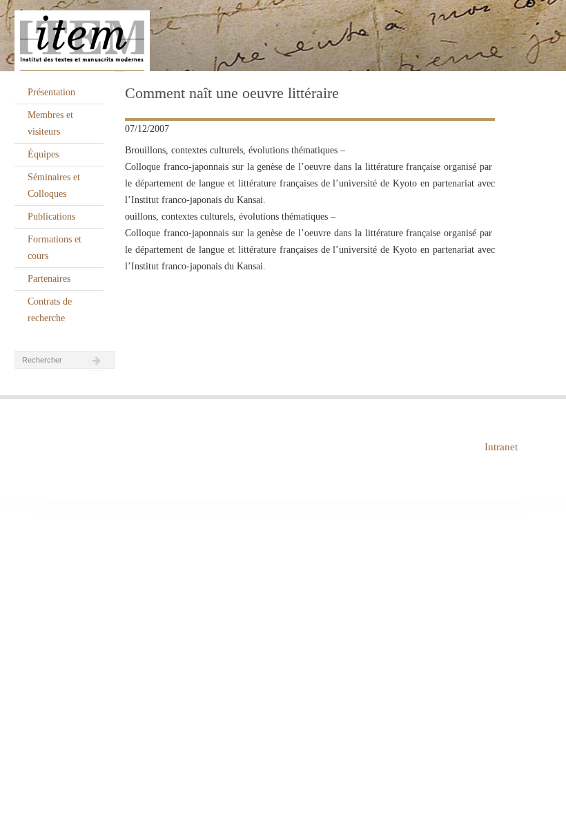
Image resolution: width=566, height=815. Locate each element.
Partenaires (49, 279)
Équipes (43, 154)
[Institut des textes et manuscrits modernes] (283, 36)
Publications (51, 216)
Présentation (51, 92)
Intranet (501, 446)
